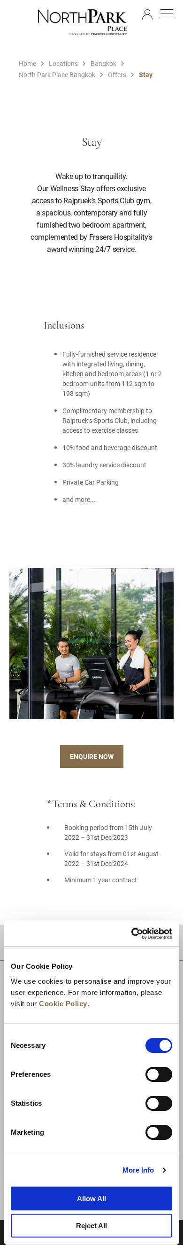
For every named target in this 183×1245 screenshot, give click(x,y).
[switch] (158, 1074)
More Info (138, 1170)
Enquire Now (92, 756)
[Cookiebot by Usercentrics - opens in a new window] (131, 934)
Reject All (91, 1226)
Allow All (91, 1198)
